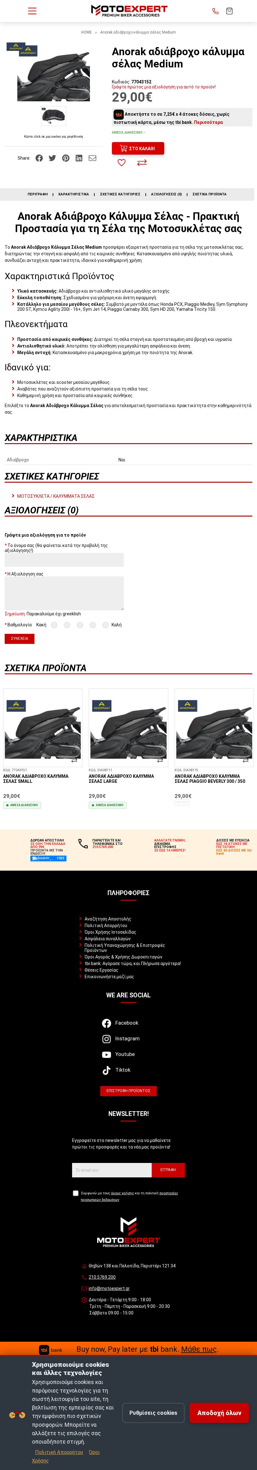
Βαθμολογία (20, 624)
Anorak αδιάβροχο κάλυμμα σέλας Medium (138, 32)
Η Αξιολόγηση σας (26, 573)
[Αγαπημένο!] (121, 163)
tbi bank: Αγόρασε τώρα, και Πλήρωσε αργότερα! (133, 963)
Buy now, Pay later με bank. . (147, 1349)
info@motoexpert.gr (109, 1288)
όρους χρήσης (122, 1193)
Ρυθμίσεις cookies (153, 1413)
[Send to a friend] (92, 157)
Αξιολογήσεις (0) (166, 194)
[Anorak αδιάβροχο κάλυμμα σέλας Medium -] (53, 115)
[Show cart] (229, 11)
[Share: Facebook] (39, 157)
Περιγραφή (38, 194)
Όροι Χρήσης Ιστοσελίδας (110, 932)
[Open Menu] (32, 11)
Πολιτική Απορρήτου (106, 925)
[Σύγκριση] (142, 163)
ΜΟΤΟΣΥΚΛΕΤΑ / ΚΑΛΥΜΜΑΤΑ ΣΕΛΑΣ (56, 496)
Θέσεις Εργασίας (101, 970)
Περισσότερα (208, 122)
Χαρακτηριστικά (73, 194)
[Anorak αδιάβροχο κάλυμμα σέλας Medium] (53, 71)
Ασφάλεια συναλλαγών (108, 938)
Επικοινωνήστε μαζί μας (109, 976)
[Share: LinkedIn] (79, 157)
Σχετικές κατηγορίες (120, 194)
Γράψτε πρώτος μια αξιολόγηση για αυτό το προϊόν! (164, 86)
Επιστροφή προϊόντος (128, 1091)
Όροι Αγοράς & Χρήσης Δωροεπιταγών (123, 956)
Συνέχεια (19, 638)
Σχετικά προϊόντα (209, 194)
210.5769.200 (102, 1277)
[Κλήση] (215, 11)
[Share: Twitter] (53, 157)
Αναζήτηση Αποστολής (108, 918)
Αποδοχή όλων (219, 1413)
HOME (86, 32)
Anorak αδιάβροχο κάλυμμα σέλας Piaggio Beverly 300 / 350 (210, 779)
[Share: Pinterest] (66, 157)
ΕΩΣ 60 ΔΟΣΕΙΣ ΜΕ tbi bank (234, 852)
